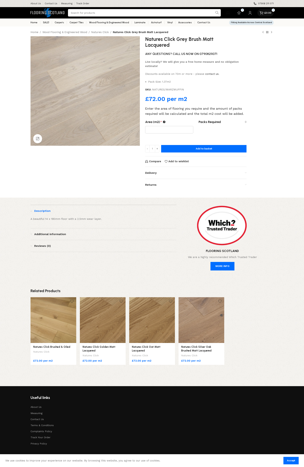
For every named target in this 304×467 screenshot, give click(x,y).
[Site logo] (47, 12)
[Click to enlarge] (37, 138)
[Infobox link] (264, 3)
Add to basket (204, 148)
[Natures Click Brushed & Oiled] (53, 320)
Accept (291, 460)
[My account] (250, 12)
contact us (212, 74)
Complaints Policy (41, 431)
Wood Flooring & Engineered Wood (64, 32)
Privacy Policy (39, 443)
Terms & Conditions (42, 425)
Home (34, 32)
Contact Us (37, 419)
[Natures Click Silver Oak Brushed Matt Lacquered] (201, 320)
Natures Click (100, 32)
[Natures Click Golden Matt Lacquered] (103, 320)
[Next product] (271, 32)
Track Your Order (40, 437)
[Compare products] (228, 12)
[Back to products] (267, 32)
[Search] (217, 13)
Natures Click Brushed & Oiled (51, 346)
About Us (36, 407)
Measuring (36, 413)
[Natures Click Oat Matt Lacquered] (152, 320)
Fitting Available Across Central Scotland (251, 22)
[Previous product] (263, 32)
